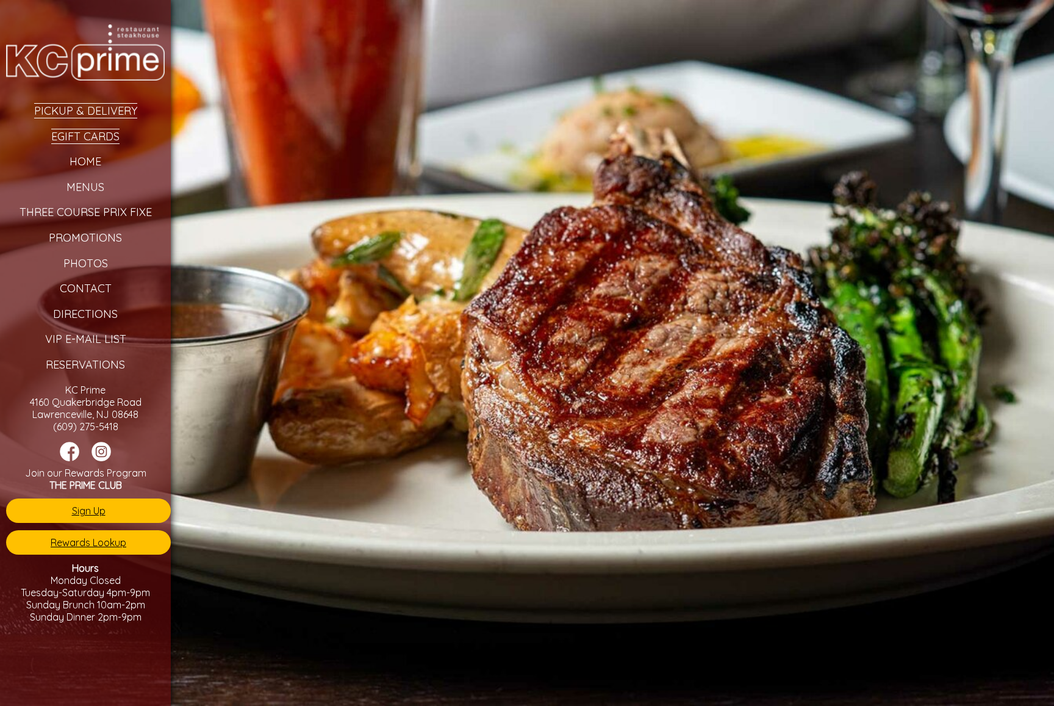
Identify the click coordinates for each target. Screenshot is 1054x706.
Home (85, 161)
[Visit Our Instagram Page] (101, 458)
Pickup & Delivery (85, 111)
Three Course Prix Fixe (86, 212)
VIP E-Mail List (85, 339)
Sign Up (89, 511)
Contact (86, 288)
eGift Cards (85, 136)
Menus (85, 187)
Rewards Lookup (88, 542)
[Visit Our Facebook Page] (69, 458)
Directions (85, 314)
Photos (85, 263)
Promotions (85, 238)
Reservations (85, 365)
